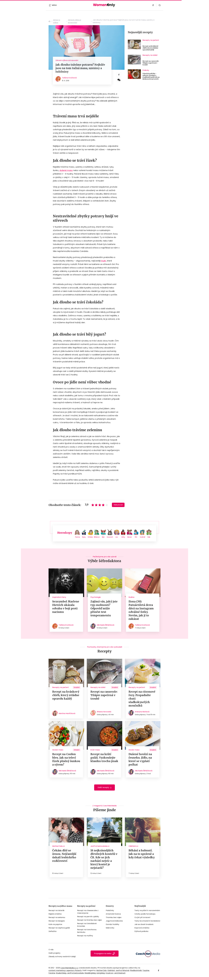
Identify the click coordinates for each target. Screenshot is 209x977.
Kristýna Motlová (142, 711)
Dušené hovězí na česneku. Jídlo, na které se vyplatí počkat (140, 759)
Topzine (145, 970)
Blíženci (97, 537)
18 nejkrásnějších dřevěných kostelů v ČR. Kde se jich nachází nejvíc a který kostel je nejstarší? (103, 859)
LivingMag (100, 973)
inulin (103, 260)
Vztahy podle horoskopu (144, 914)
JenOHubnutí (119, 973)
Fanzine (52, 973)
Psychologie (95, 597)
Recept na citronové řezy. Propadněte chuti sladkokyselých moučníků (142, 698)
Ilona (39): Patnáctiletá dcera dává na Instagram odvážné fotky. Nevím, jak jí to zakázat (141, 610)
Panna (77, 537)
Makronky (110, 928)
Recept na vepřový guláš (59, 928)
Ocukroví (109, 973)
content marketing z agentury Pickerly (65, 970)
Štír (136, 537)
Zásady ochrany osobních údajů (62, 956)
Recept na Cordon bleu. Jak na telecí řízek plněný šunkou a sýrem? (66, 759)
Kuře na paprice (55, 924)
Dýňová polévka (141, 931)
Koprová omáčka (141, 928)
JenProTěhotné (122, 970)
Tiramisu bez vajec (114, 917)
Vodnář (142, 537)
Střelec (90, 537)
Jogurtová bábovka (114, 921)
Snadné (76, 687)
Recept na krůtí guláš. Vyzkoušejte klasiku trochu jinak (104, 757)
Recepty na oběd (149, 55)
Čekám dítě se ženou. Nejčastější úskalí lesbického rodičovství (64, 856)
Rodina (131, 597)
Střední (76, 750)
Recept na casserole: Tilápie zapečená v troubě (150, 63)
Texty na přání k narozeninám (147, 910)
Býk (103, 537)
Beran (129, 537)
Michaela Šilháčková (105, 625)
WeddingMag (90, 973)
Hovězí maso (57, 750)
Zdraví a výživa (56, 21)
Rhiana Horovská (104, 711)
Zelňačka (52, 931)
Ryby (84, 537)
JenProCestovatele (75, 973)
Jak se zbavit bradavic (144, 924)
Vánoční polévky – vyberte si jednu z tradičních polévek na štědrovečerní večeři (150, 76)
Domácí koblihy (112, 924)
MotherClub (101, 970)
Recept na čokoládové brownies (87, 924)
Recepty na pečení (150, 40)
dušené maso (66, 170)
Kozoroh (110, 537)
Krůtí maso (95, 750)
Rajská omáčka (55, 914)
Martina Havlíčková (67, 713)
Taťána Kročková (69, 77)
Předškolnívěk (136, 970)
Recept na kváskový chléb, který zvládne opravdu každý (150, 48)
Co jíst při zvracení (142, 917)
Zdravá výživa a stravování (74, 21)
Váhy (123, 537)
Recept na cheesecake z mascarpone (87, 911)
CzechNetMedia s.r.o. (69, 968)
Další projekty (54, 953)
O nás (51, 949)
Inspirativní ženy (59, 597)
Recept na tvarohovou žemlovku (86, 930)
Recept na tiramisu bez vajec (89, 920)
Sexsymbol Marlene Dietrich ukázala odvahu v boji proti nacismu (65, 607)
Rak (149, 537)
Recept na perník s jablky (88, 916)
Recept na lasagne (57, 921)
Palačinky (110, 910)
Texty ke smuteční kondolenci (147, 921)
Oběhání (111, 970)
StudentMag (61, 973)
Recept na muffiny (85, 935)
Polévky (145, 70)
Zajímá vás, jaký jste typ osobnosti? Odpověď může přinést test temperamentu (104, 608)
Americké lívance (113, 914)
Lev (116, 537)
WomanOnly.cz (49, 21)
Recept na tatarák (56, 910)
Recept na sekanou (57, 917)
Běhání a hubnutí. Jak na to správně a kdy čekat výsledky (142, 854)
